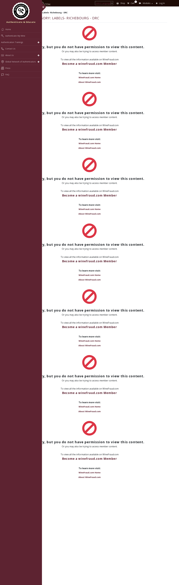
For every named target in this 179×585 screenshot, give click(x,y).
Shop (122, 3)
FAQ (7, 74)
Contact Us (10, 48)
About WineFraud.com (89, 82)
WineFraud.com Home (90, 77)
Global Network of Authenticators (20, 61)
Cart (133, 3)
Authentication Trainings (12, 42)
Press (7, 68)
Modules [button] (146, 3)
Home (8, 29)
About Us (9, 55)
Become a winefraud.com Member (89, 64)
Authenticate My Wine (15, 35)
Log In (161, 3)
